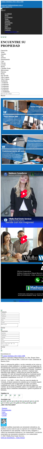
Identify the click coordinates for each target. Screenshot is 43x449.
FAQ (6, 26)
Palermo (3, 72)
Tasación (7, 24)
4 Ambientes (5, 88)
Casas (3, 412)
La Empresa (8, 17)
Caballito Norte (5, 68)
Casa (2, 61)
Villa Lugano (5, 77)
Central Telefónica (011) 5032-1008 (13, 356)
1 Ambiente (4, 83)
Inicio (6, 15)
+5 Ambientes (5, 92)
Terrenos (4, 408)
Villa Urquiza (5, 79)
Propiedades (8, 23)
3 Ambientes (5, 86)
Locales (3, 65)
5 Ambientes (5, 90)
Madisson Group (24, 301)
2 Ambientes (5, 84)
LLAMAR (8, 14)
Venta (6, 19)
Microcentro (4, 70)
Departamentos (6, 410)
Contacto (7, 30)
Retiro (3, 74)
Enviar (3, 328)
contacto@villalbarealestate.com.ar (12, 5)
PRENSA (8, 28)
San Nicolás (4, 75)
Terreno (3, 58)
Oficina (3, 63)
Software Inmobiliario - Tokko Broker (13, 438)
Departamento (5, 59)
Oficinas (4, 414)
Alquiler (7, 21)
